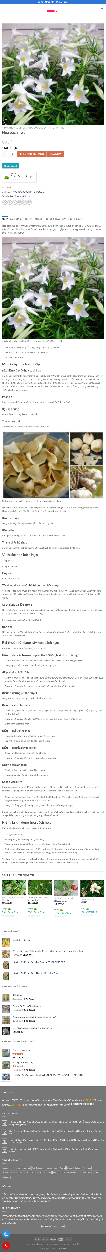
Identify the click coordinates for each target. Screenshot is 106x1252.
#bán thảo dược (15, 196)
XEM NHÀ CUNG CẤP (53, 1226)
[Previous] (2, 902)
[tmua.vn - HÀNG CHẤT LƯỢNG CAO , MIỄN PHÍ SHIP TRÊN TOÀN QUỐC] (53, 11)
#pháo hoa (87, 1168)
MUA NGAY (56, 154)
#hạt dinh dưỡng (73, 1168)
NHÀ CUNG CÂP (52, 1244)
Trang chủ (7, 128)
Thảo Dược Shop (21, 176)
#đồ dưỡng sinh (70, 1172)
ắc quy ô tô (7, 1177)
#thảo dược (26, 196)
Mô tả (5, 219)
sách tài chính (93, 1172)
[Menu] (3, 11)
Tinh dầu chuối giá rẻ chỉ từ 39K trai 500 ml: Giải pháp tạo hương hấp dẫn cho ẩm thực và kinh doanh (53, 1150)
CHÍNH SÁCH (65, 1244)
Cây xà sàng (33, 900)
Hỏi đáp (78, 219)
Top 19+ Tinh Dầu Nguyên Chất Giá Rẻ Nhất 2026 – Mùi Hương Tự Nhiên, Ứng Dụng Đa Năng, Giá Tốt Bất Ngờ (56, 1141)
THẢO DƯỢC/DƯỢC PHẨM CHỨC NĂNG (46, 128)
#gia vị (62, 1168)
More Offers (41, 219)
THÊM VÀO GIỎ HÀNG (32, 154)
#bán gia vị (7, 1168)
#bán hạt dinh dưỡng (22, 1168)
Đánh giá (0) (16, 219)
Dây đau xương (60, 901)
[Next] (104, 902)
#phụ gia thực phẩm (10, 1172)
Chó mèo (82, 1172)
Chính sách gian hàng (61, 219)
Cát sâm (84, 902)
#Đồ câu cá (57, 1172)
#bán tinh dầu (52, 1168)
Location (28, 219)
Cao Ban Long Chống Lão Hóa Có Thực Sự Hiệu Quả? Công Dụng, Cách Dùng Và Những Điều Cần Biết (55, 1132)
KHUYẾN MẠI (37, 1244)
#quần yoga (25, 1172)
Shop (28, 1244)
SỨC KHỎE (20, 128)
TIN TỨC (76, 1244)
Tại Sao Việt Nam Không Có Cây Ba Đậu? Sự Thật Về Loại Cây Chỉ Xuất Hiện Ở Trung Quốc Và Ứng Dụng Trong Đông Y (56, 1123)
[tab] (5, 219)
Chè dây (5, 900)
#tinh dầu (47, 1172)
